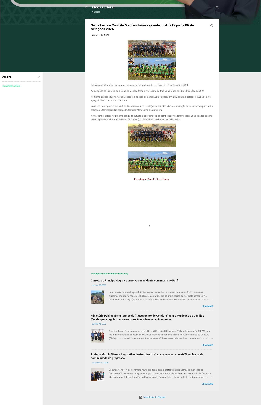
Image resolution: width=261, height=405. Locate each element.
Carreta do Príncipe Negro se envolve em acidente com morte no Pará (134, 280)
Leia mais (207, 306)
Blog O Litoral (103, 7)
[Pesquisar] (217, 8)
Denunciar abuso (11, 86)
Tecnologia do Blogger (153, 397)
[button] (211, 25)
